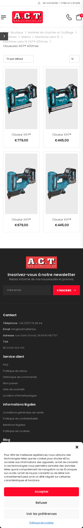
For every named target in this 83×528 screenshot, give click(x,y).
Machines (10, 37)
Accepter (42, 491)
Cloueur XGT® (21, 135)
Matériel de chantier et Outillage (51, 32)
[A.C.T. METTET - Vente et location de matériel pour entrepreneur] (27, 17)
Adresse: (9, 335)
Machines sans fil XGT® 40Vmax (25, 42)
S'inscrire (64, 290)
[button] (77, 447)
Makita (26, 37)
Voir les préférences (41, 514)
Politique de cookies (41, 522)
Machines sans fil (47, 37)
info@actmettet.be (23, 329)
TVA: (6, 341)
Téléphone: (10, 323)
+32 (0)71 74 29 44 (30, 323)
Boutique (17, 32)
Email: (7, 329)
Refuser (41, 503)
